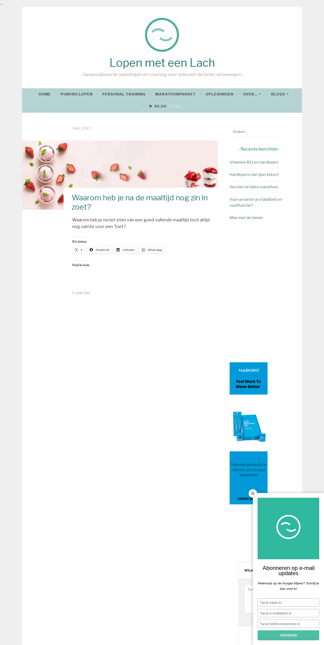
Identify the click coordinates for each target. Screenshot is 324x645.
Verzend (288, 635)
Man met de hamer (247, 217)
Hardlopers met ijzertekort (254, 174)
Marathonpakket (175, 94)
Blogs (278, 94)
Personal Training (124, 94)
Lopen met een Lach (162, 63)
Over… (250, 94)
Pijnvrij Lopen (77, 94)
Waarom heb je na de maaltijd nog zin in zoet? (140, 202)
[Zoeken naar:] (255, 131)
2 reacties (81, 293)
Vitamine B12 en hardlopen (254, 162)
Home (45, 94)
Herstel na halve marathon (254, 187)
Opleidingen (219, 94)
